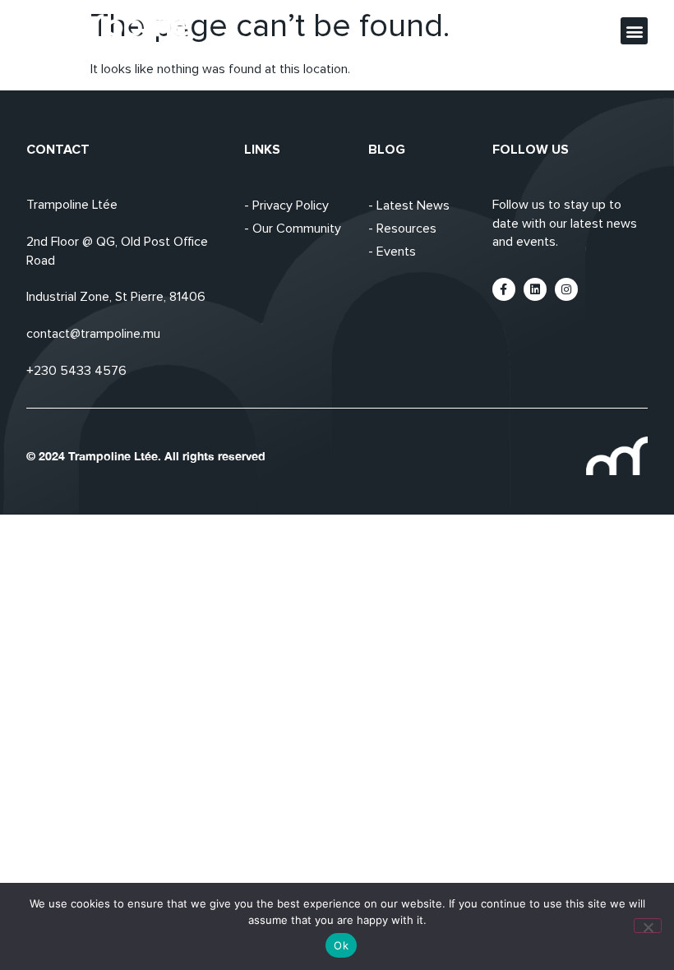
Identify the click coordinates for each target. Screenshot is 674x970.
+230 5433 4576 (76, 370)
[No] (648, 925)
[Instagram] (566, 289)
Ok (341, 945)
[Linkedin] (535, 289)
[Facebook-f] (503, 289)
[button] (634, 30)
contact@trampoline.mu (93, 333)
